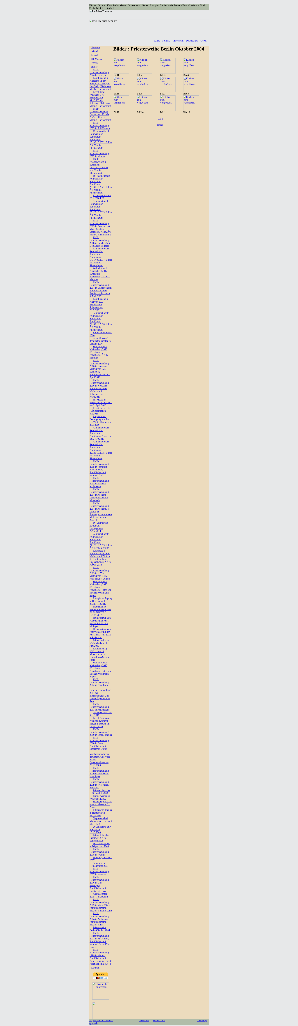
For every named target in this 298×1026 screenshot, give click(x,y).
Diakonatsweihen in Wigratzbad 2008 (100, 845)
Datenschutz (192, 40)
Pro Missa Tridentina (103, 1020)
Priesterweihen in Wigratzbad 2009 (100, 797)
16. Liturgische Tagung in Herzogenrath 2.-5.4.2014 (99, 526)
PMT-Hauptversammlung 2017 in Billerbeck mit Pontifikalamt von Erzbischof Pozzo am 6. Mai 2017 (100, 289)
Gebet (203, 40)
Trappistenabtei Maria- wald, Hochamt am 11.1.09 (101, 821)
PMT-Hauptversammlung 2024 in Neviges (99, 72)
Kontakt (166, 40)
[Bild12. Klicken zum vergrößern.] (191, 110)
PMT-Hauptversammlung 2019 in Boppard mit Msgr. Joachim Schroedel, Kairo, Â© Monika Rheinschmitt (100, 227)
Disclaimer (144, 1020)
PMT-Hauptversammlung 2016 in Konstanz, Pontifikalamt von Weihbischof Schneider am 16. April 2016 (99, 388)
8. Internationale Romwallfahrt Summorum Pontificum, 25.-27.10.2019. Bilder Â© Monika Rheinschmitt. (101, 209)
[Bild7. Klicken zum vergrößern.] (168, 91)
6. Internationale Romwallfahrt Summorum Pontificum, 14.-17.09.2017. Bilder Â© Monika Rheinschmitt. (101, 257)
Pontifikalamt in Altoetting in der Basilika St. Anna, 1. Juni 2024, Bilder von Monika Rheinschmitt (100, 83)
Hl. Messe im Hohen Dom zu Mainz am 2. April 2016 (101, 402)
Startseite (95, 47)
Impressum (178, 40)
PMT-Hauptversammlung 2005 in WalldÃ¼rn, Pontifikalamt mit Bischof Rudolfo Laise (101, 905)
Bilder (94, 66)
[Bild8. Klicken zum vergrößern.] (191, 91)
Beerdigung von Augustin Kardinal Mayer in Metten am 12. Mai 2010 (99, 722)
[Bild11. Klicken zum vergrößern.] (168, 110)
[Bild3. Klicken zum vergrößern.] (168, 72)
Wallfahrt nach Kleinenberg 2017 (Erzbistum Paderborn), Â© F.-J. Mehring (100, 274)
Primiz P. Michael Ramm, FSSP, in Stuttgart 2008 (100, 838)
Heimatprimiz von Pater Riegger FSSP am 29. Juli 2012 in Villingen (100, 622)
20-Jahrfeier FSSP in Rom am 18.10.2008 (100, 829)
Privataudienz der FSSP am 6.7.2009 (100, 791)
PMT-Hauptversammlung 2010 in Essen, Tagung (101, 732)
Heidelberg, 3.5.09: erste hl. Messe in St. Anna (101, 804)
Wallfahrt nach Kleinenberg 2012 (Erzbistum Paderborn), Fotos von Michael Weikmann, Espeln (100, 669)
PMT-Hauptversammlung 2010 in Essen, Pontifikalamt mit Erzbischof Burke (99, 743)
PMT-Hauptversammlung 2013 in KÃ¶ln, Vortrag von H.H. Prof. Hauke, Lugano (100, 573)
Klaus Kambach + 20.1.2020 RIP (100, 197)
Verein (94, 63)
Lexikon (95, 967)
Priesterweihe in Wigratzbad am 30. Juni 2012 (99, 643)
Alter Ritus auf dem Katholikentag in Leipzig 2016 (100, 341)
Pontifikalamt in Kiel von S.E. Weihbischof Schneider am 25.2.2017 (99, 304)
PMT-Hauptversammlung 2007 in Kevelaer (99, 871)
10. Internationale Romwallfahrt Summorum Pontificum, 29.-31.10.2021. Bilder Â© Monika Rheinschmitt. (101, 184)
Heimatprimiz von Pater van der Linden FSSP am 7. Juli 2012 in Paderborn (100, 633)
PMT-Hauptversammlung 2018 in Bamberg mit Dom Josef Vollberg (100, 241)
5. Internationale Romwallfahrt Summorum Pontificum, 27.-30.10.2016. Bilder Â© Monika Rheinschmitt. (101, 321)
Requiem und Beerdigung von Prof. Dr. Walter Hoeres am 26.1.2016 (100, 420)
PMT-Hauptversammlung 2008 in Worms (99, 852)
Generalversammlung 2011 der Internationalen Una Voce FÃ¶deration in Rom (100, 696)
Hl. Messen (96, 59)
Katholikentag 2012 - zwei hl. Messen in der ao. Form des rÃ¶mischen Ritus (100, 654)
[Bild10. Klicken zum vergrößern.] (144, 110)
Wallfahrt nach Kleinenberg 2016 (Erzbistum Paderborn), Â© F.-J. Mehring (100, 352)
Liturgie (95, 55)
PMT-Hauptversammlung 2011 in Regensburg (99, 707)
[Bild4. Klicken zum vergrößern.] (191, 72)
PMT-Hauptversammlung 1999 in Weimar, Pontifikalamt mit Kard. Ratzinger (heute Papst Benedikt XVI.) (101, 956)
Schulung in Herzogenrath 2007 (99, 864)
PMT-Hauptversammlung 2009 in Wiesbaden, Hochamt (99, 783)
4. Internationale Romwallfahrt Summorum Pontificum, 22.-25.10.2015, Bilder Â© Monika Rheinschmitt (101, 450)
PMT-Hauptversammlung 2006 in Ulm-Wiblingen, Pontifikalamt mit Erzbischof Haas (99, 884)
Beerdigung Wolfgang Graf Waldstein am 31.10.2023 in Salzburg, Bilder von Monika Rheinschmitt (100, 99)
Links (157, 40)
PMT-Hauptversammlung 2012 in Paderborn (99, 682)
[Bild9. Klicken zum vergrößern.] (121, 110)
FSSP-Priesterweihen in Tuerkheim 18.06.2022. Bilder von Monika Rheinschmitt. (99, 166)
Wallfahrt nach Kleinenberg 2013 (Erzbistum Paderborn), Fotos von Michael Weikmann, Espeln (100, 588)
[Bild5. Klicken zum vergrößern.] (121, 91)
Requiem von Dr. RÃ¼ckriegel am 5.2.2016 (100, 411)
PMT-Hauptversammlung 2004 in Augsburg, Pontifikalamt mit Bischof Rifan (99, 919)
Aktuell (95, 51)
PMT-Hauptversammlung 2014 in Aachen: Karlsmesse (99, 482)
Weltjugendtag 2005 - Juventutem (99, 895)
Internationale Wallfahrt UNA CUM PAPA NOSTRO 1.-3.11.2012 (100, 610)
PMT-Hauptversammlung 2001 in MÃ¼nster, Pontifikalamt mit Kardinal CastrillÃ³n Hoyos (100, 940)
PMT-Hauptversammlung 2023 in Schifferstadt (100, 125)
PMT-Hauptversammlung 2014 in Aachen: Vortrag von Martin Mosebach (99, 495)
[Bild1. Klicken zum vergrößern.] (121, 72)
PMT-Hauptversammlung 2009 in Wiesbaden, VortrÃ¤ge (99, 772)
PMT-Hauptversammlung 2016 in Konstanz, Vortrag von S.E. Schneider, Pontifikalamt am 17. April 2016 (100, 369)
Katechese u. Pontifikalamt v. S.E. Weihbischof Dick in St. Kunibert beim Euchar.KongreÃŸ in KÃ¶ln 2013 (100, 557)
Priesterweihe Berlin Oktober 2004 (100, 929)
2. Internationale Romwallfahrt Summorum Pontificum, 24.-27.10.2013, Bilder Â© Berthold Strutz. (101, 541)
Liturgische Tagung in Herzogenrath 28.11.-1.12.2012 (101, 601)
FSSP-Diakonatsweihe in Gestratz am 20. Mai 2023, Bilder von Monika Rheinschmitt (100, 114)
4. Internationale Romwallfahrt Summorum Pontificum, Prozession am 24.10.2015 (101, 433)
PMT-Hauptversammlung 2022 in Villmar (99, 153)
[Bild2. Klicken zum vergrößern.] (144, 72)
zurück (160, 124)
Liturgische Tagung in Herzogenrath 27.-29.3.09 (101, 813)
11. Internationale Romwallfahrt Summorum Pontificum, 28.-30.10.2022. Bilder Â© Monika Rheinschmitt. (101, 139)
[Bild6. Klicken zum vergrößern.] (144, 91)
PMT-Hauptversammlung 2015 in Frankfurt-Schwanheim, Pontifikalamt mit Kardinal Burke (99, 468)
